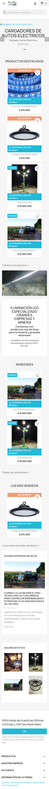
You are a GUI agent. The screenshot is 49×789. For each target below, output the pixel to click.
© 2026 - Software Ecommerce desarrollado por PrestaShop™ (23, 784)
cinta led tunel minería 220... (24, 106)
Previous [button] (39, 556)
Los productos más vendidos (21, 545)
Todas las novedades (16, 472)
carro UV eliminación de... (24, 250)
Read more (9, 626)
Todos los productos (16, 265)
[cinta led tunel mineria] (24, 283)
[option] (24, 596)
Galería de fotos (14, 647)
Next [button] (43, 556)
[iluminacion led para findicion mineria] (13, 662)
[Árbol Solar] (36, 662)
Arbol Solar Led (24, 202)
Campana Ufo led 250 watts (24, 154)
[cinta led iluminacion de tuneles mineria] (36, 685)
